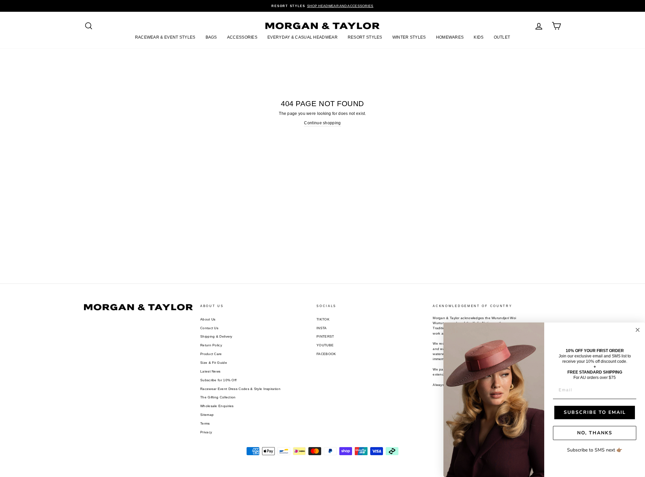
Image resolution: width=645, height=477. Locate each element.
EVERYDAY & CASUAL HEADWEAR (302, 37)
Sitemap (207, 415)
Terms (205, 423)
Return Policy (211, 345)
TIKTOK (323, 319)
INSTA (321, 328)
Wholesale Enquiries (217, 406)
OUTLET (502, 37)
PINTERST (325, 336)
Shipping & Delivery (216, 336)
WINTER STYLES (409, 37)
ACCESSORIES (242, 37)
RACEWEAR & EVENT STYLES (165, 37)
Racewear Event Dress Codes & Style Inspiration (240, 389)
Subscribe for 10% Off (218, 380)
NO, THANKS (594, 433)
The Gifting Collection (218, 397)
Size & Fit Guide (213, 362)
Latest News (210, 371)
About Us (207, 319)
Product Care (211, 354)
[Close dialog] (638, 330)
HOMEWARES (450, 37)
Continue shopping (322, 123)
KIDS (478, 37)
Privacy (206, 432)
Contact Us (209, 328)
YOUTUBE (325, 345)
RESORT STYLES (365, 37)
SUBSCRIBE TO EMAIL (595, 412)
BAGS (211, 37)
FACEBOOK (326, 354)
